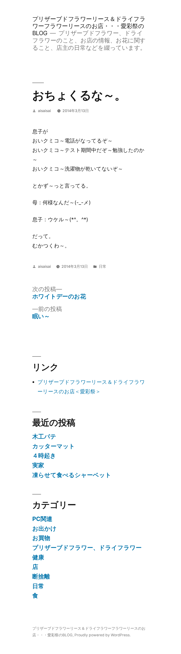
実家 (38, 465)
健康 (38, 557)
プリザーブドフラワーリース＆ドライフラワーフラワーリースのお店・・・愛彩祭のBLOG (89, 26)
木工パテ (44, 436)
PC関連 (42, 518)
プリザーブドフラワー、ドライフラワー (87, 547)
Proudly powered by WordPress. (102, 635)
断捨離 (41, 576)
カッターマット (53, 446)
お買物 (41, 537)
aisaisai (44, 111)
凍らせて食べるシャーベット (71, 474)
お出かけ (44, 528)
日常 (102, 266)
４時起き (44, 455)
